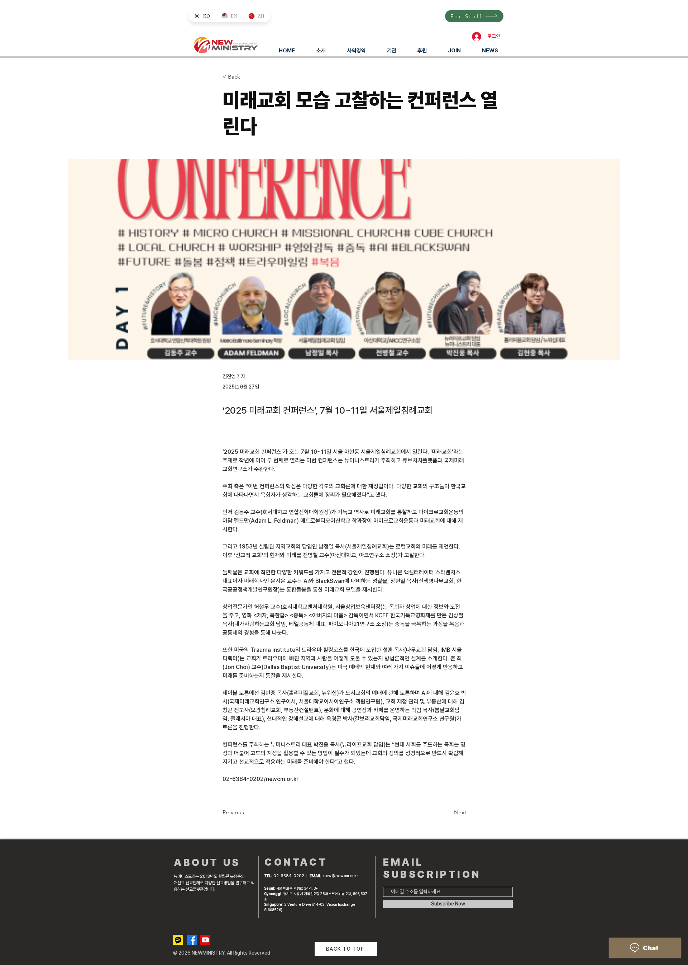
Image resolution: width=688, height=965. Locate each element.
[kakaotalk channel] (178, 940)
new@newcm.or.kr (340, 876)
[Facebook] (192, 940)
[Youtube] (205, 940)
